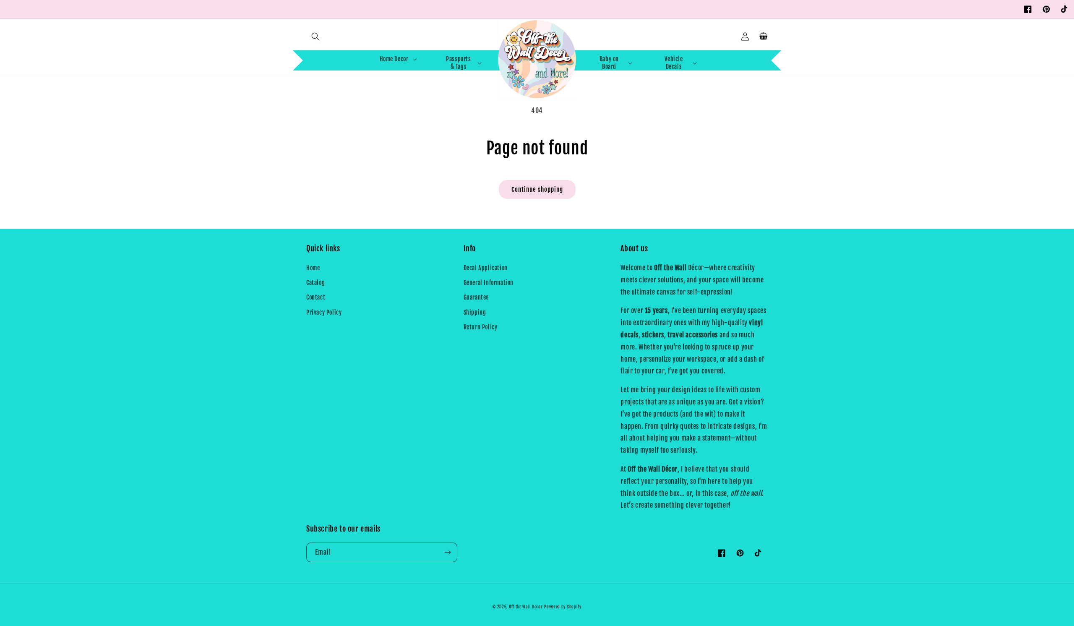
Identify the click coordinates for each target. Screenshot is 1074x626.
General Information (489, 282)
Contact (315, 297)
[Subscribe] (447, 552)
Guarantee (476, 297)
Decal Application (486, 267)
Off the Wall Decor (526, 606)
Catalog (315, 282)
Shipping (475, 312)
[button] (315, 36)
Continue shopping (537, 189)
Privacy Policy (323, 312)
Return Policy (481, 327)
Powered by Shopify (562, 606)
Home (313, 267)
